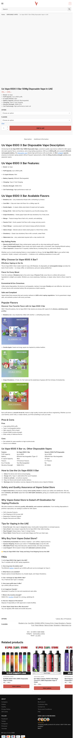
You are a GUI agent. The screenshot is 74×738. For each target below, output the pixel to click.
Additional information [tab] (41, 139)
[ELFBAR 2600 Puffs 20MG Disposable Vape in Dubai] (16, 660)
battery (11, 568)
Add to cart (40, 128)
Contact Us (41, 707)
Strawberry (57, 625)
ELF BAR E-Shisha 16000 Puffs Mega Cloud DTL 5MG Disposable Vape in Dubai (46, 680)
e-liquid (60, 153)
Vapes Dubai (7, 733)
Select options (16, 686)
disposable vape (22, 153)
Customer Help (42, 704)
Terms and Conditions (45, 709)
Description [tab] (28, 139)
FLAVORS (4, 117)
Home (3, 14)
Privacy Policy (5, 709)
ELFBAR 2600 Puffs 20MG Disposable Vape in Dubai (15, 679)
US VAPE (38, 635)
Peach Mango (39, 625)
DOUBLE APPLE (40, 623)
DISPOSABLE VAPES (12, 14)
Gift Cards (4, 711)
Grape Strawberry (60, 623)
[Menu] (4, 3)
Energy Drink (49, 623)
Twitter (3, 721)
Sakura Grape (48, 625)
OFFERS (3, 110)
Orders (3, 704)
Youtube (4, 728)
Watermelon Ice (66, 625)
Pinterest (4, 726)
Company (4, 702)
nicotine (11, 597)
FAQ (39, 711)
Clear (2, 123)
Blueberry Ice (23, 623)
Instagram (4, 723)
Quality (3, 707)
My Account (41, 702)
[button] (69, 3)
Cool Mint (31, 623)
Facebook (4, 719)
